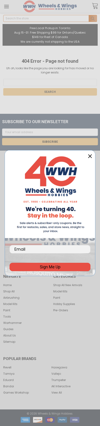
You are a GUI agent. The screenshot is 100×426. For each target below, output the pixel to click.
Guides (8, 329)
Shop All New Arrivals (67, 285)
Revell (7, 367)
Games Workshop (16, 393)
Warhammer (12, 323)
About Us (9, 335)
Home (7, 285)
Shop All (9, 291)
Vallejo (56, 374)
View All (56, 393)
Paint (6, 310)
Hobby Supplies (64, 304)
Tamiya (8, 374)
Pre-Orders (60, 310)
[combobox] (50, 18)
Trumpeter (58, 380)
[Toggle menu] (6, 6)
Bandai (8, 386)
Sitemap (9, 342)
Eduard (8, 380)
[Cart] (95, 6)
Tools (7, 317)
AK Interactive (60, 386)
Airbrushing (11, 298)
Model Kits (10, 304)
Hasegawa (59, 367)
